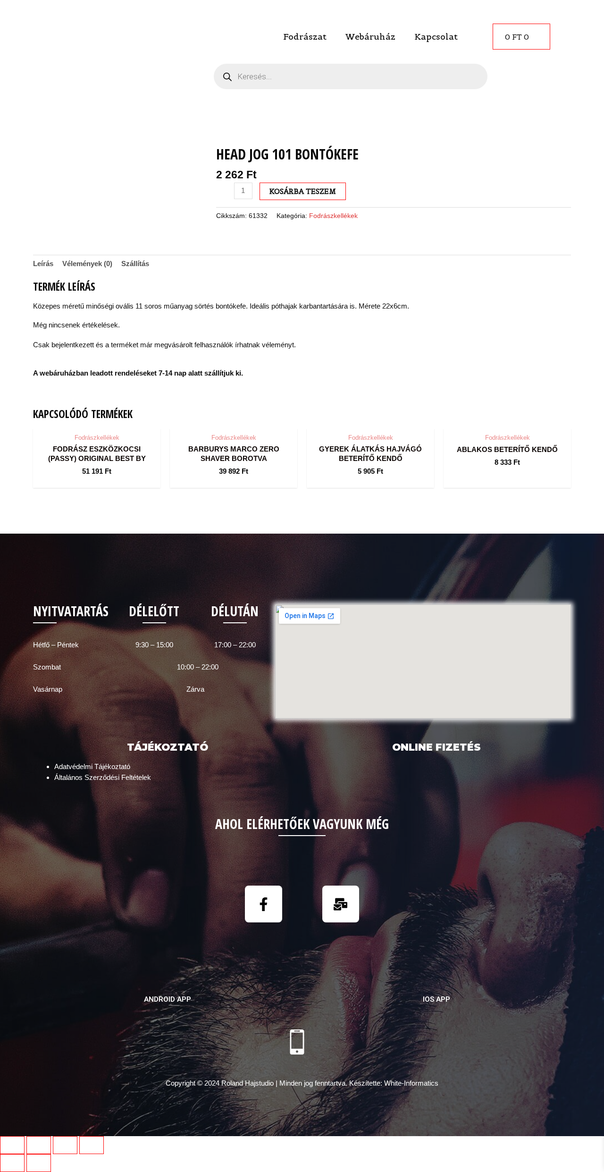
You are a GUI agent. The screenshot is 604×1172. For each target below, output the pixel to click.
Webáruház (370, 36)
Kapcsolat (436, 36)
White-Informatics (411, 1083)
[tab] (43, 264)
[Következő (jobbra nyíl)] (38, 1163)
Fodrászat (305, 36)
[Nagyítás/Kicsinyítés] (91, 1145)
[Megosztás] (38, 1145)
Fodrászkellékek (333, 215)
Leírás (43, 264)
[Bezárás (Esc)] (12, 1145)
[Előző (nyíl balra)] (12, 1163)
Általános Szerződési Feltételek (102, 777)
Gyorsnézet (97, 419)
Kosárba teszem (302, 191)
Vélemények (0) (87, 264)
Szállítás (135, 264)
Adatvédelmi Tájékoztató (92, 766)
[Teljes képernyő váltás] (65, 1145)
